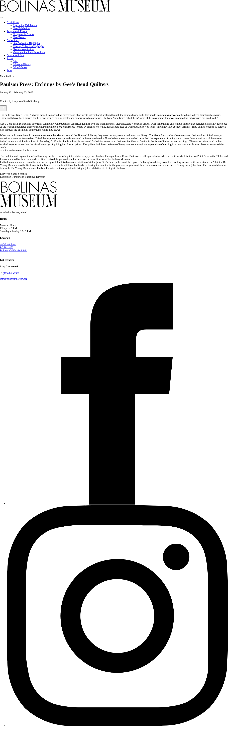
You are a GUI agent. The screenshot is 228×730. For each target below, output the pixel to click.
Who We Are (20, 67)
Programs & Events (17, 31)
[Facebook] (117, 503)
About (10, 58)
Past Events (19, 37)
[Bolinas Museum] (55, 11)
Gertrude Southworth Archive (29, 52)
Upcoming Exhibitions (25, 25)
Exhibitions (13, 22)
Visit (15, 61)
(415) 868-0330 (11, 273)
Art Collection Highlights (26, 43)
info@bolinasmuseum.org (13, 278)
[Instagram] (117, 725)
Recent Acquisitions (23, 49)
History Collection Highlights (28, 46)
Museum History (22, 64)
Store (9, 70)
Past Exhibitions (21, 28)
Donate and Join (15, 55)
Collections (13, 40)
